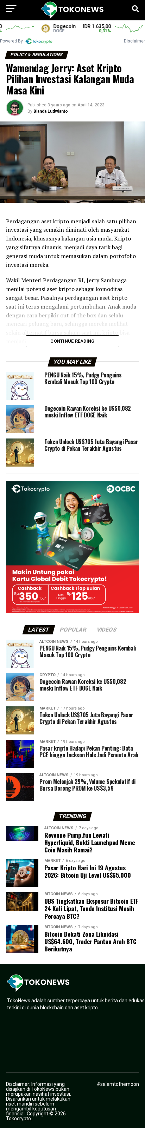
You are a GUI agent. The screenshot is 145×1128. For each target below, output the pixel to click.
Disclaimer (134, 41)
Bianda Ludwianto (50, 111)
